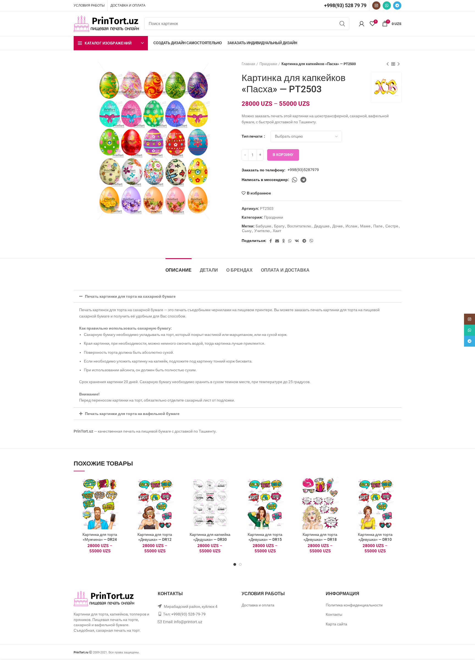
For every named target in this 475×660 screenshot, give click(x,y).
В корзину (283, 155)
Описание (178, 270)
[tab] (237, 296)
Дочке (337, 226)
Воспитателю (299, 226)
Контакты (334, 614)
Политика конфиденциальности (354, 605)
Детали (209, 270)
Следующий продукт (398, 64)
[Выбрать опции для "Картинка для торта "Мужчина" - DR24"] (122, 498)
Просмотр (122, 511)
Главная (248, 64)
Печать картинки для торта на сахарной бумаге (130, 296)
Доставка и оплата (258, 605)
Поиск (342, 23)
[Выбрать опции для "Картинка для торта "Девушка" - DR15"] (287, 498)
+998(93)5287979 (303, 170)
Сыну (247, 231)
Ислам (351, 226)
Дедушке (322, 226)
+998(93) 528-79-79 (188, 614)
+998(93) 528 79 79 (345, 5)
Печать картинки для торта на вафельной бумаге (132, 413)
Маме (365, 226)
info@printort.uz (188, 622)
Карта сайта (336, 624)
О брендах (239, 270)
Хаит (277, 231)
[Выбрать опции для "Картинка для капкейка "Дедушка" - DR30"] (232, 498)
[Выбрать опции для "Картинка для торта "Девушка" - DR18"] (342, 498)
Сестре (391, 226)
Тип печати (252, 136)
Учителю (262, 231)
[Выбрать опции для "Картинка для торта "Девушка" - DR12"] (177, 498)
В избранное (259, 193)
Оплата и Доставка (285, 270)
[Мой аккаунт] (361, 23)
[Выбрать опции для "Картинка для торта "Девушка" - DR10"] (397, 498)
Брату (279, 226)
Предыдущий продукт (387, 64)
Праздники (268, 64)
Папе (378, 226)
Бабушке (263, 226)
